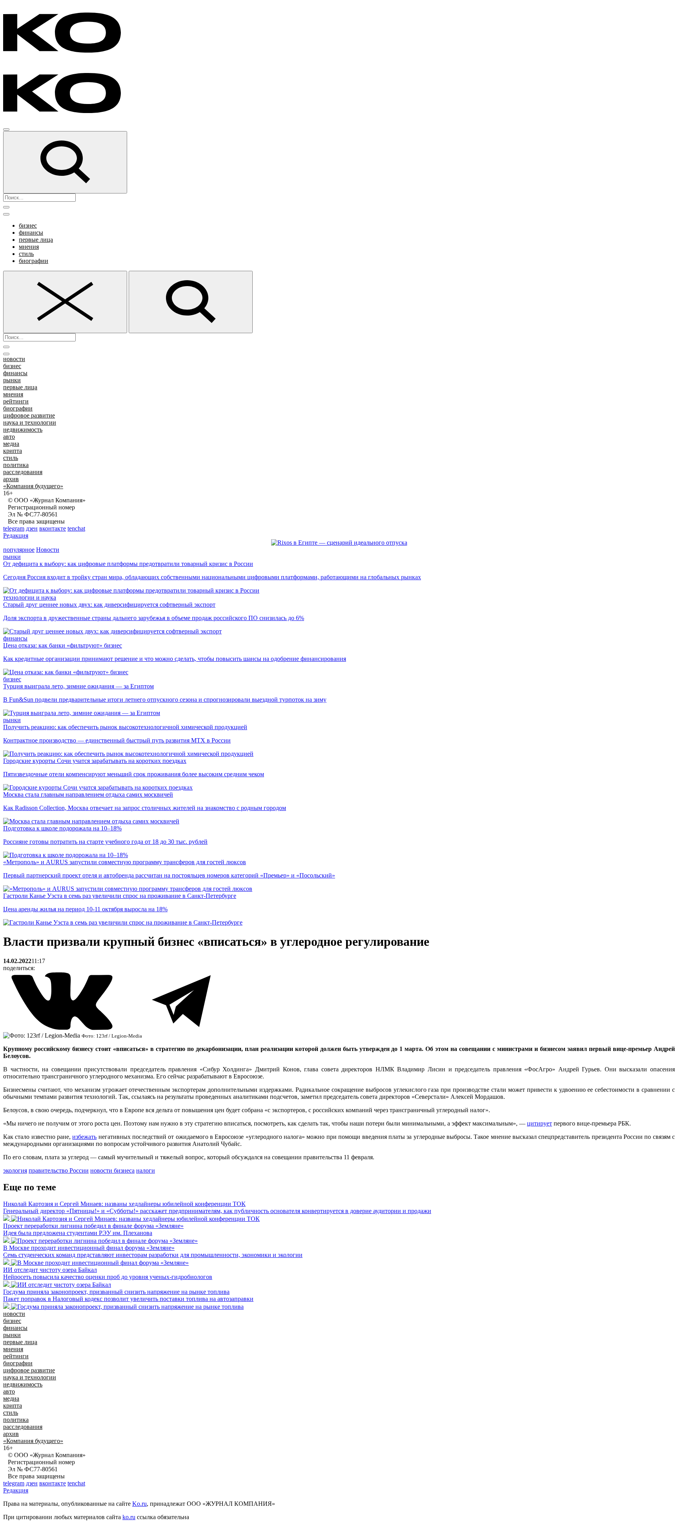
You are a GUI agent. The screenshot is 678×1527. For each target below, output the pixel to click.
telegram (13, 528)
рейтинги (16, 401)
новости (14, 359)
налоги (145, 1170)
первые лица (36, 239)
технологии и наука (29, 597)
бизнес (28, 225)
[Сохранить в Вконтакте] (62, 1028)
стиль (26, 253)
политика (16, 465)
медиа (11, 443)
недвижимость (22, 429)
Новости (47, 549)
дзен (32, 528)
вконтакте (52, 528)
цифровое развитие (29, 415)
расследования (22, 472)
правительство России (59, 1170)
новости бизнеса (112, 1170)
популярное (19, 549)
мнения (29, 246)
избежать (84, 1136)
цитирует (539, 1123)
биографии (33, 260)
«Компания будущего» (33, 486)
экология (15, 1170)
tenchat (76, 528)
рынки (12, 380)
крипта (12, 450)
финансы (31, 232)
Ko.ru (139, 1503)
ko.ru (128, 1517)
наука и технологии (29, 422)
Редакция (15, 535)
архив (11, 479)
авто (9, 436)
